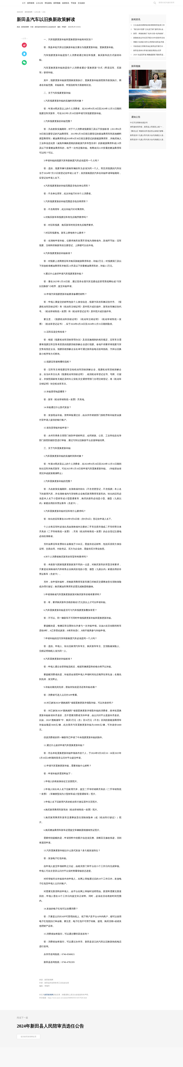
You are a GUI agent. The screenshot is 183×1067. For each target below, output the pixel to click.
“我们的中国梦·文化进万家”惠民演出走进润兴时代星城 (148, 29)
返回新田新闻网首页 (28, 1037)
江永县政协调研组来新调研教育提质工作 (148, 25)
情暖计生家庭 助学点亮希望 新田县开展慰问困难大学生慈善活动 (148, 42)
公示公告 (37, 12)
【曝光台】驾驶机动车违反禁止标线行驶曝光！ (148, 131)
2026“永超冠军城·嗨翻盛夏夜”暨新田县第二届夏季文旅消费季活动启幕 (148, 55)
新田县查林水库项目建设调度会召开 (146, 50)
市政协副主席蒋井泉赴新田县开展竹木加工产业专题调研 (148, 46)
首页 (24, 3)
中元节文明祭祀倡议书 (139, 123)
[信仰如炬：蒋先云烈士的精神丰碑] (147, 79)
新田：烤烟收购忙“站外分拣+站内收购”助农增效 (148, 34)
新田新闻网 (28, 12)
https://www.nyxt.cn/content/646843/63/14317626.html (67, 998)
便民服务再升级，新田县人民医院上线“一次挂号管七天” (148, 127)
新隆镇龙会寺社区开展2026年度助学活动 (148, 38)
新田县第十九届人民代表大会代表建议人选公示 (148, 135)
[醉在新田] (147, 99)
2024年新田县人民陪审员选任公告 (50, 1026)
